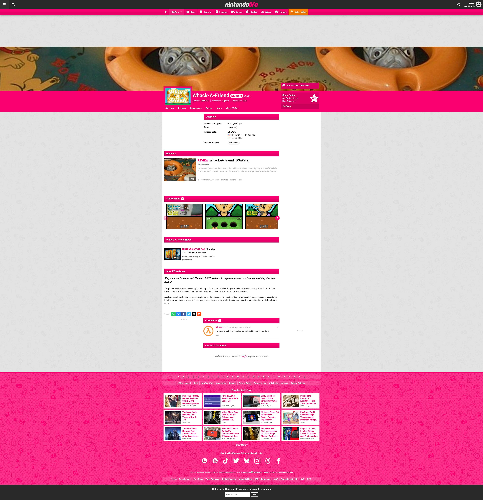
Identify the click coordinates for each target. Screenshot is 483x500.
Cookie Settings (298, 383)
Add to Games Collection (297, 85)
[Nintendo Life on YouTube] (215, 461)
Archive (284, 383)
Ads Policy (274, 383)
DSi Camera (233, 143)
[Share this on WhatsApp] (173, 314)
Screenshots (196, 108)
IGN (256, 479)
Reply (223, 336)
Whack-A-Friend (217, 95)
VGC (276, 479)
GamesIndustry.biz (289, 479)
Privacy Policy (245, 383)
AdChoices (258, 472)
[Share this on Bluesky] (178, 314)
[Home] (165, 12)
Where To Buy (232, 108)
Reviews (182, 108)
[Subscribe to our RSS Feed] (204, 461)
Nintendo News (245, 479)
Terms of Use (260, 383)
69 (177, 258)
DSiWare (205, 101)
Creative (232, 127)
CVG (302, 479)
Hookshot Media (203, 472)
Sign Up (472, 6)
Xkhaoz (220, 327)
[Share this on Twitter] (189, 314)
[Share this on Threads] (194, 314)
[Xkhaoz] (208, 335)
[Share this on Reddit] (199, 314)
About (188, 383)
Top (181, 383)
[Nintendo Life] (241, 4)
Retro (240, 180)
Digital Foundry (229, 479)
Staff (196, 383)
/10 (295, 98)
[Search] (13, 4)
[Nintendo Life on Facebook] (278, 461)
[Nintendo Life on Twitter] (236, 461)
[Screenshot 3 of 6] (264, 216)
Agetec (225, 101)
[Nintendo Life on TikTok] (225, 461)
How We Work (207, 383)
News (219, 108)
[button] (277, 218)
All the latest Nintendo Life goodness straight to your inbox (241, 489)
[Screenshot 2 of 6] (224, 216)
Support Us (221, 383)
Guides (209, 108)
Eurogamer (266, 479)
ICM (245, 101)
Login (466, 6)
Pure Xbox (198, 479)
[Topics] (4, 4)
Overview (169, 108)
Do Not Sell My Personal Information (278, 472)
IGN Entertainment (226, 472)
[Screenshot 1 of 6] (184, 216)
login (244, 356)
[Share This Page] (458, 4)
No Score (287, 106)
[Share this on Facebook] (183, 314)
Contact (232, 383)
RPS (309, 479)
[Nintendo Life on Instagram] (257, 461)
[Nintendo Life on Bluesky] (246, 461)
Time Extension (212, 479)
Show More (241, 445)
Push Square (185, 479)
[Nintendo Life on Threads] (268, 461)
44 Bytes (246, 472)
